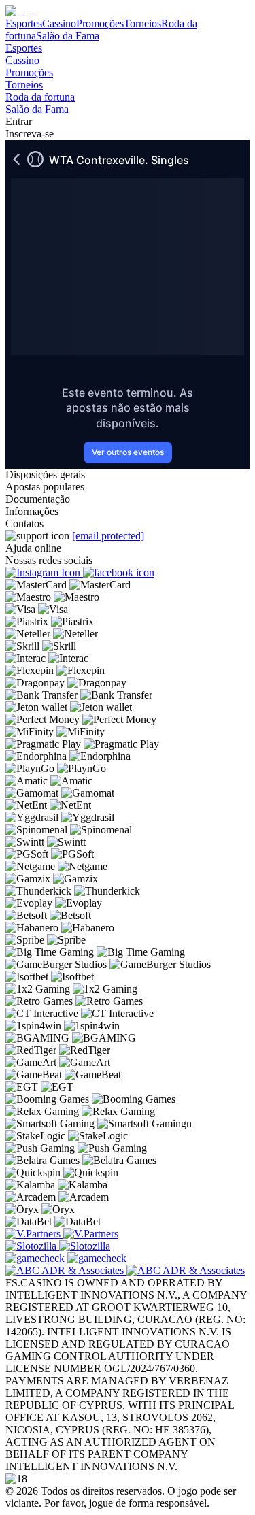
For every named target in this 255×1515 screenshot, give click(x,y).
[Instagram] (44, 572)
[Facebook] (118, 572)
